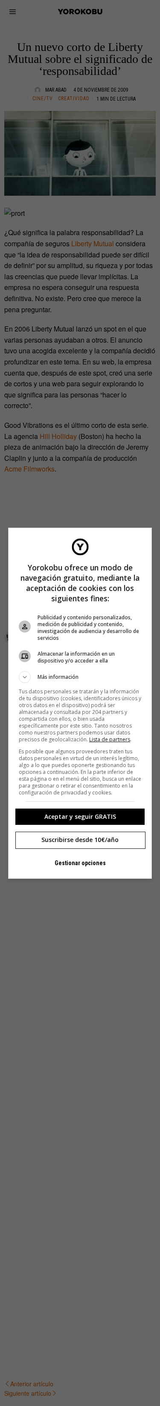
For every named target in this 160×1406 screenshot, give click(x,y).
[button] (80, 677)
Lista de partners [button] (109, 739)
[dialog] (80, 703)
